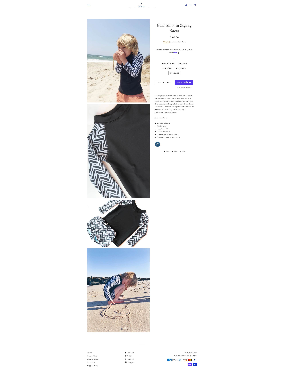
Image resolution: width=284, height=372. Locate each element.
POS (175, 355)
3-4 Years (168, 68)
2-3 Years (182, 63)
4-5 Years (181, 68)
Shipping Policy (92, 366)
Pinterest (130, 359)
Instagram (130, 362)
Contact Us (91, 362)
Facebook (130, 353)
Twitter (129, 356)
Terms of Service (93, 359)
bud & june (193, 353)
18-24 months (167, 63)
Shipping (166, 42)
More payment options (184, 87)
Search (89, 353)
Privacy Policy (92, 356)
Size (174, 59)
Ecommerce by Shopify (189, 355)
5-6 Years (174, 73)
